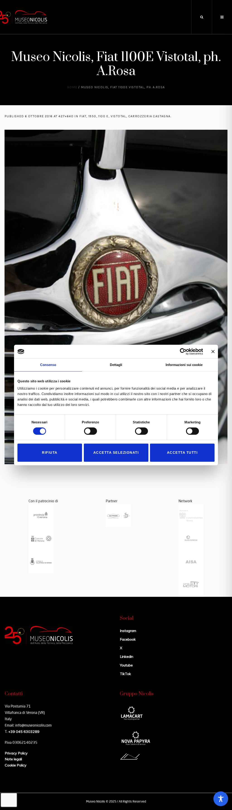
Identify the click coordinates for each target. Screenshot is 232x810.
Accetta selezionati (116, 452)
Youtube (126, 665)
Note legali (13, 759)
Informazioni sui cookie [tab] (184, 365)
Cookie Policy (16, 765)
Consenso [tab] (48, 365)
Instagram (128, 630)
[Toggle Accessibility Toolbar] (221, 799)
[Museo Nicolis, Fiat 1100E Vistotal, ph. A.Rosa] (116, 297)
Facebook (128, 639)
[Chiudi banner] (213, 351)
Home (72, 87)
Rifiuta (50, 452)
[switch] (90, 431)
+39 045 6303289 (23, 731)
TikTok (125, 673)
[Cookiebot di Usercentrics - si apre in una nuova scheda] (183, 351)
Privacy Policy (16, 753)
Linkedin (126, 656)
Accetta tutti (182, 452)
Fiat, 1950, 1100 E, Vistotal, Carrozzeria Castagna (125, 116)
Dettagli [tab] (116, 365)
